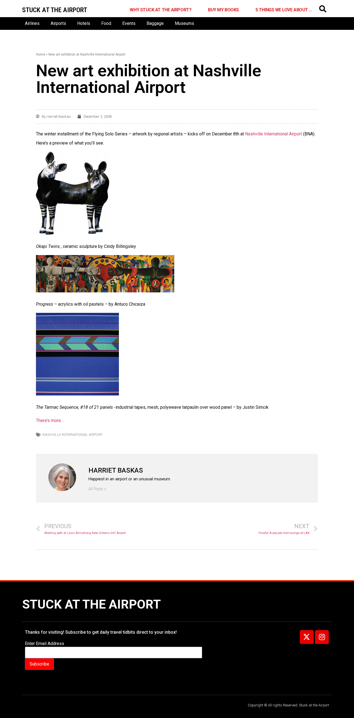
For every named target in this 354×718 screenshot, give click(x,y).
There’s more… (50, 420)
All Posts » (97, 489)
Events (129, 23)
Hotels (83, 23)
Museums (184, 23)
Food (106, 23)
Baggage (155, 23)
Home (40, 54)
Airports (58, 23)
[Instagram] (322, 637)
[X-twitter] (307, 637)
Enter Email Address (44, 643)
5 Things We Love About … (284, 9)
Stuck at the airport (54, 10)
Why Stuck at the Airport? (160, 9)
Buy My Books (223, 9)
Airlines (32, 23)
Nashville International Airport (273, 134)
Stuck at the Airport (91, 604)
